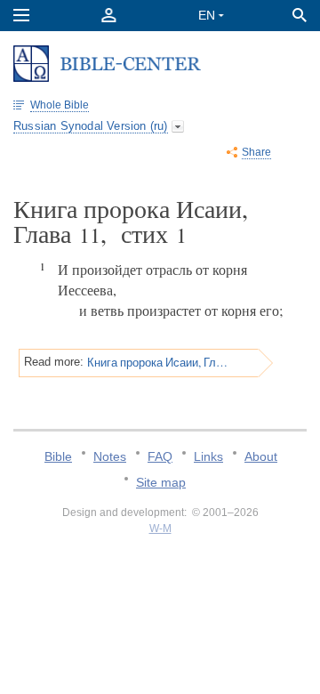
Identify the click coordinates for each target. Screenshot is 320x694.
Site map (161, 482)
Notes (109, 456)
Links (208, 456)
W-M (160, 528)
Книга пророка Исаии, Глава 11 (157, 362)
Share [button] (256, 152)
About (260, 456)
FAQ (160, 456)
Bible (58, 456)
